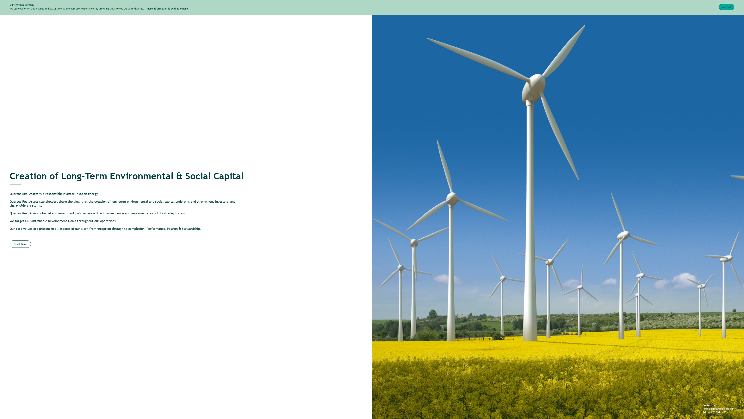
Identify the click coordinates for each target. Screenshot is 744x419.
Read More (20, 244)
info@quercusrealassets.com (718, 408)
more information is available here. (168, 8)
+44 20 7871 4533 (718, 412)
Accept (726, 7)
